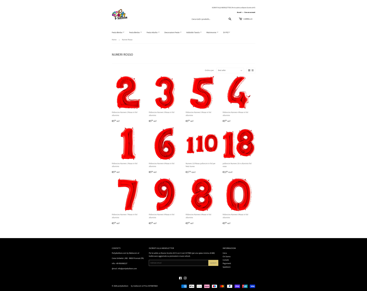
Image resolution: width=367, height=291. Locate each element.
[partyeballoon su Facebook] (180, 278)
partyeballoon (123, 286)
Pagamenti (227, 263)
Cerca (225, 253)
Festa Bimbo (134, 32)
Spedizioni (227, 267)
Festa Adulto (152, 32)
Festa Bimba (117, 32)
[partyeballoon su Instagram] (185, 278)
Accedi (239, 12)
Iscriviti (213, 263)
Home (114, 39)
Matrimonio (211, 32)
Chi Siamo (227, 256)
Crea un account (249, 12)
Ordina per (209, 70)
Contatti (226, 260)
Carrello (247, 19)
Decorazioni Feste (172, 32)
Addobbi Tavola (193, 32)
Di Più (226, 32)
